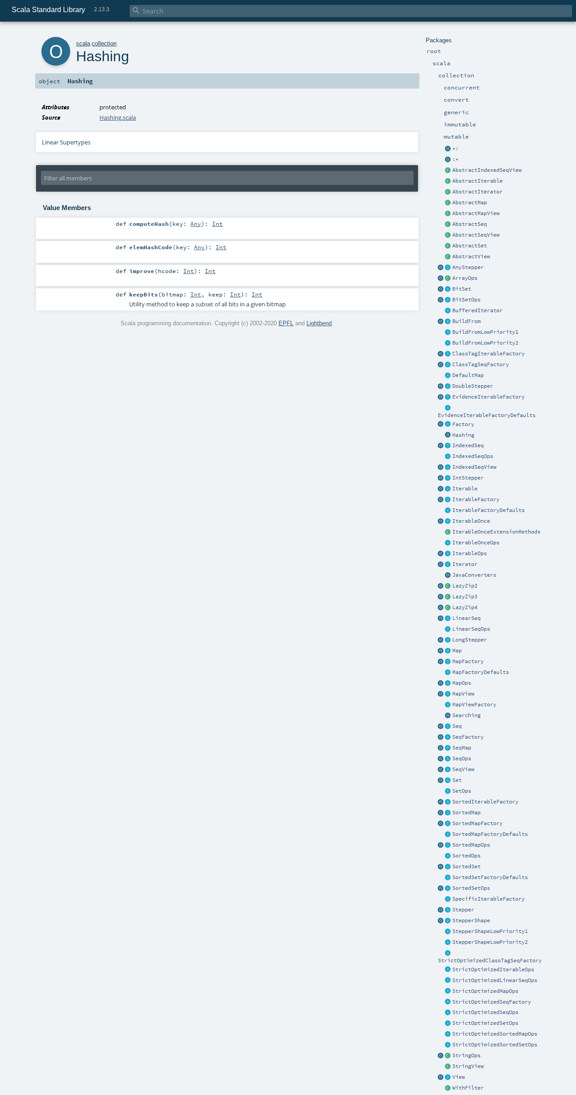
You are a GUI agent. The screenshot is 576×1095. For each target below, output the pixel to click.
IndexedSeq (468, 445)
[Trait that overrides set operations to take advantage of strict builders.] (448, 1023)
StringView (468, 1066)
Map (457, 650)
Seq (457, 726)
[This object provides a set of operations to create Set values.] (441, 780)
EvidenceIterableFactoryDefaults (487, 415)
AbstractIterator (477, 191)
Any (195, 223)
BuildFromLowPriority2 (485, 343)
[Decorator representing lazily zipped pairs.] (448, 586)
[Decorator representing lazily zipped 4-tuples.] (448, 607)
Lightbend (319, 323)
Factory (463, 424)
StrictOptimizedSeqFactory (491, 1002)
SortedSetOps (471, 888)
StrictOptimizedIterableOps (493, 969)
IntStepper (468, 478)
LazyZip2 (464, 586)
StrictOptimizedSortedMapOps (494, 1034)
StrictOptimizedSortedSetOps (494, 1044)
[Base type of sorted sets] (448, 867)
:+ (455, 159)
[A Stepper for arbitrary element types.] (448, 267)
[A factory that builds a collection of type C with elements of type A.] (448, 424)
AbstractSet (469, 245)
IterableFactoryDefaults (488, 510)
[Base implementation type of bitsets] (448, 300)
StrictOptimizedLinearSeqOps (494, 980)
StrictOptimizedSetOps (485, 1023)
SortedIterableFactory (485, 802)
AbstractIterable (477, 181)
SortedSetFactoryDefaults (490, 877)
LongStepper (469, 640)
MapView (463, 694)
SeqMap (461, 748)
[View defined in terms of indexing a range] (448, 467)
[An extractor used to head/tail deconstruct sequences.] (448, 149)
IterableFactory (476, 499)
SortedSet (466, 866)
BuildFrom (466, 321)
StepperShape (471, 920)
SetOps (461, 791)
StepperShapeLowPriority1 (490, 931)
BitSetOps (466, 299)
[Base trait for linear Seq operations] (448, 629)
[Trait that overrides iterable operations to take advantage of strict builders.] (448, 970)
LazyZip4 (464, 607)
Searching (466, 715)
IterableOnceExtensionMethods (496, 532)
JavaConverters (474, 575)
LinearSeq (466, 618)
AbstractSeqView (476, 235)
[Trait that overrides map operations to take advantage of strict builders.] (448, 991)
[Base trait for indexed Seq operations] (448, 456)
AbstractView (471, 256)
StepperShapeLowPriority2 (490, 942)
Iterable (464, 488)
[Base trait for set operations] (448, 791)
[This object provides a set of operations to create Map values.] (441, 651)
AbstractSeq (469, 224)
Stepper (463, 910)
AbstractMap (469, 202)
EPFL (286, 323)
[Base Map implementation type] (448, 683)
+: (455, 148)
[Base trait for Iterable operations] (448, 553)
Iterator (464, 564)
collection (104, 43)
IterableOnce (471, 521)
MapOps (461, 683)
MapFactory (468, 661)
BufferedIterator (477, 310)
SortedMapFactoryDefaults (490, 834)
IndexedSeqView (474, 467)
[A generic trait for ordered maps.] (448, 748)
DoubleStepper (472, 386)
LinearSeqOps (471, 629)
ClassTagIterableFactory (488, 353)
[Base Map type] (448, 651)
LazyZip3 (464, 596)
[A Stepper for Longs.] (448, 640)
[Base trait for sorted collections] (448, 856)
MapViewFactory (474, 704)
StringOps (466, 1055)
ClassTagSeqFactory (480, 364)
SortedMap (466, 812)
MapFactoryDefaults (480, 672)
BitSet (461, 289)
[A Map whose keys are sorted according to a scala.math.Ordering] (448, 813)
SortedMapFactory (477, 823)
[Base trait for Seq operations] (448, 759)
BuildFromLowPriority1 (485, 332)
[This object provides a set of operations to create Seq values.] (441, 726)
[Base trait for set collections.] (448, 780)
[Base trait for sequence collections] (448, 726)
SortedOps (466, 856)
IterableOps (469, 553)
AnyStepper (468, 267)
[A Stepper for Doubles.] (448, 386)
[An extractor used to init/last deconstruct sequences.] (448, 159)
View (458, 1077)
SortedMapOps (471, 845)
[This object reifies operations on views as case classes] (441, 1077)
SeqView (463, 769)
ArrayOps (464, 278)
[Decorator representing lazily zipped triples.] (448, 597)
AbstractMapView (476, 213)
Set (457, 780)
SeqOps (461, 758)
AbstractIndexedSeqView (487, 170)
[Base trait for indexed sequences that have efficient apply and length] (448, 445)
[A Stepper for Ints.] (448, 478)
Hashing (463, 435)
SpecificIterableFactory (488, 899)
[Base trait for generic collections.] (448, 489)
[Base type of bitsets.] (448, 289)
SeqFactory (468, 737)
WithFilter (468, 1088)
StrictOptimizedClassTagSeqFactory (490, 960)
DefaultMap (468, 375)
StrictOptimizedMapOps (485, 991)
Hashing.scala (117, 117)
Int (217, 223)
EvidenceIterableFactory (488, 397)
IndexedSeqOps (472, 456)
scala (83, 43)
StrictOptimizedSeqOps (485, 1012)
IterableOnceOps (476, 542)
